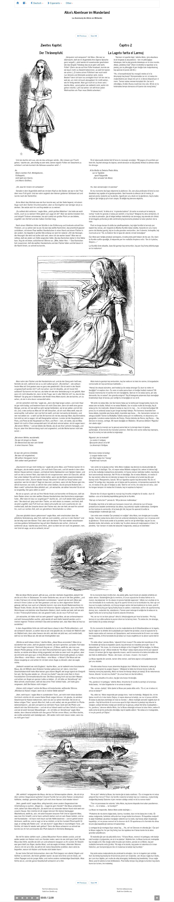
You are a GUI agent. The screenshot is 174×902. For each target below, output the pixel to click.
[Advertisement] (87, 25)
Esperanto (55, 3)
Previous (82, 36)
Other (68, 3)
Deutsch (37, 3)
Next (93, 36)
